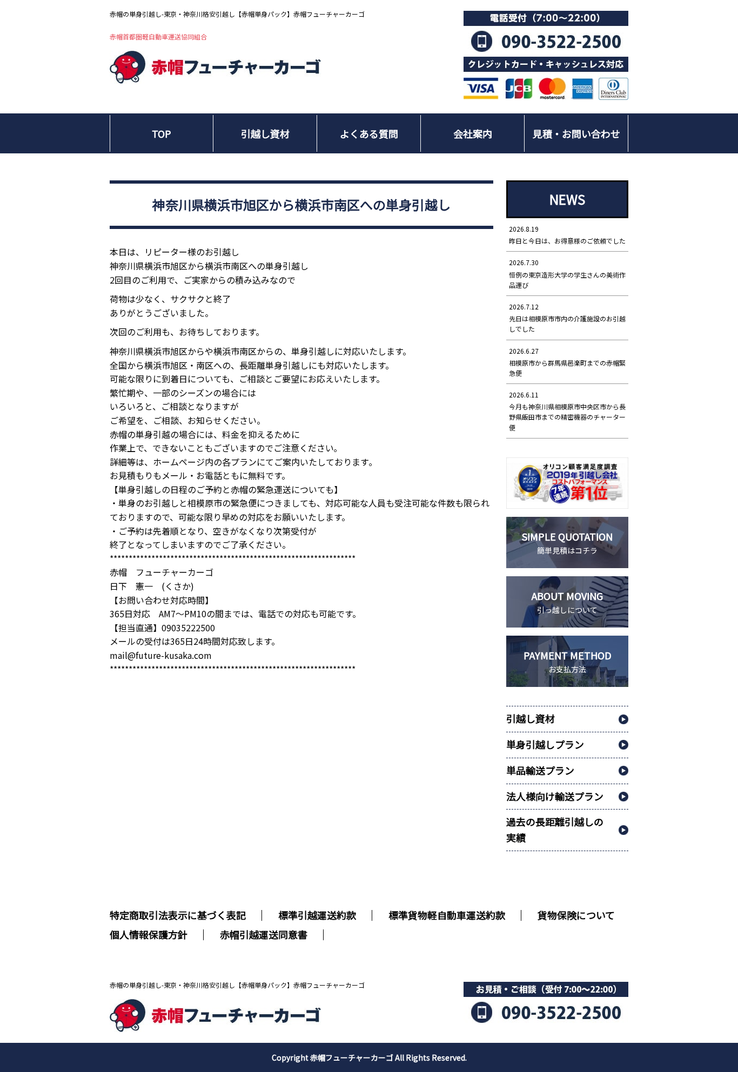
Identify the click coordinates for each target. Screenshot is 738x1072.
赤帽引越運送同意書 (263, 934)
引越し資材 (265, 133)
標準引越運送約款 (317, 915)
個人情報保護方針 (148, 934)
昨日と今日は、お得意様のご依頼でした (567, 234)
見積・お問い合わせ (576, 133)
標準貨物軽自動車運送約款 (446, 915)
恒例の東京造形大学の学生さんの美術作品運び (567, 273)
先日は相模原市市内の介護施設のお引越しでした (567, 317)
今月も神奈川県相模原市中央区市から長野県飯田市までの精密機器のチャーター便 (567, 411)
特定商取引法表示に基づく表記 (178, 915)
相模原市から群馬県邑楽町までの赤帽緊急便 (567, 361)
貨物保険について (576, 915)
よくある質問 (369, 133)
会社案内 (472, 133)
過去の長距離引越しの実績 (554, 829)
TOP (161, 133)
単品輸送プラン (540, 770)
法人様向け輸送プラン (554, 796)
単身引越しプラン (545, 744)
